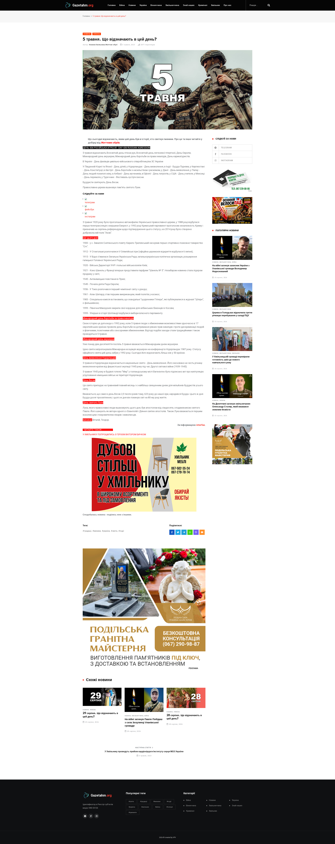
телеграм (90, 202)
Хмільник (215, 5)
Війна (122, 5)
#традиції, (87, 531)
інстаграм (90, 216)
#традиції (143, 801)
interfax (200, 425)
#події (121, 531)
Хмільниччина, (96, 715)
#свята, (114, 531)
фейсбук (89, 209)
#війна (157, 807)
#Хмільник (145, 807)
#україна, (106, 531)
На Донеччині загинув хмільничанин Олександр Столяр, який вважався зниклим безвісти (231, 407)
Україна (143, 5)
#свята (131, 801)
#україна (132, 807)
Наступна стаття (143, 748)
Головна (112, 5)
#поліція (169, 807)
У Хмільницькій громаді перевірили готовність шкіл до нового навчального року (231, 360)
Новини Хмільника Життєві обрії (103, 45)
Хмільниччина (172, 5)
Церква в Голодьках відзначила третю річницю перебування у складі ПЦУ (232, 314)
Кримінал (202, 5)
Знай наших (188, 5)
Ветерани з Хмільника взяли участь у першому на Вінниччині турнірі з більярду (186, 723)
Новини (132, 5)
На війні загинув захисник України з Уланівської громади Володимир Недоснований (230, 268)
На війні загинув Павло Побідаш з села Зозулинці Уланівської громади (101, 722)
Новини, (86, 715)
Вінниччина (156, 5)
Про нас (227, 5)
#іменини (156, 801)
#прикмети (133, 812)
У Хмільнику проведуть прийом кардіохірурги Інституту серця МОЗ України (144, 751)
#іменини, (97, 531)
